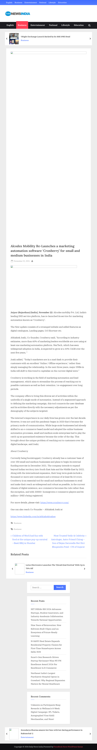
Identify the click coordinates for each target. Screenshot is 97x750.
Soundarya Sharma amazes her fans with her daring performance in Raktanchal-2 (51, 732)
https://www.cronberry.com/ (54, 502)
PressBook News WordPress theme (68, 747)
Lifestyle (52, 2)
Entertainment (31, 2)
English (9, 2)
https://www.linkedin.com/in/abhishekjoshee (33, 516)
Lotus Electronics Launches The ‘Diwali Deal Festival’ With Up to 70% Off (55, 567)
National (42, 2)
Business (18, 2)
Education (62, 2)
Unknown (35, 705)
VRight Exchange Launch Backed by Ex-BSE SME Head (45, 36)
